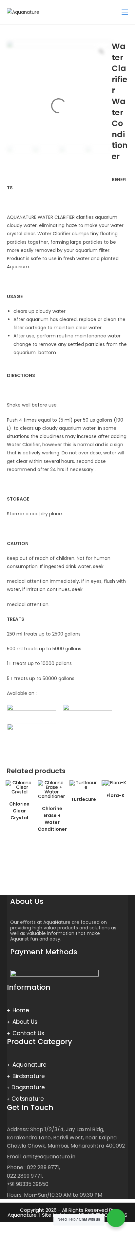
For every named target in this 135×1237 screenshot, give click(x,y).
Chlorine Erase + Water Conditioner (52, 818)
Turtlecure (83, 799)
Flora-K (115, 795)
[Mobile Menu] (125, 12)
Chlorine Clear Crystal (19, 811)
